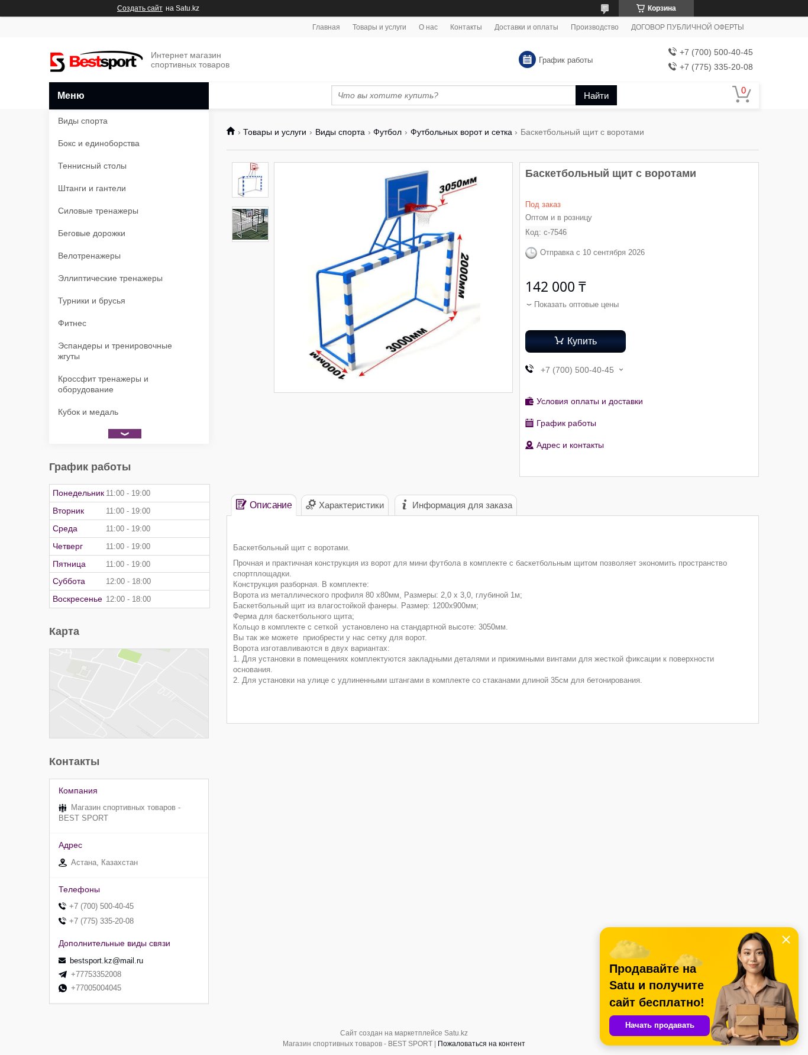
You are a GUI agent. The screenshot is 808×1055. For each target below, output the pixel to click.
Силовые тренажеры (98, 210)
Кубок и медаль (88, 412)
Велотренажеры (89, 255)
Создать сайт (140, 8)
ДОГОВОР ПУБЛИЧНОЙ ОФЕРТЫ (687, 27)
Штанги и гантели (92, 188)
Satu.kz (456, 1033)
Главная (326, 27)
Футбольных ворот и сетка (461, 132)
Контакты (466, 27)
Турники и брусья (91, 300)
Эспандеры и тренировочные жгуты (115, 351)
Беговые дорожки (91, 233)
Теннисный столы (92, 165)
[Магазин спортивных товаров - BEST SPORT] (96, 60)
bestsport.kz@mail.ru (106, 960)
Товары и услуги (379, 27)
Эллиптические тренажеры (110, 278)
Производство (595, 27)
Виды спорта (340, 132)
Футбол (387, 132)
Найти (596, 96)
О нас (428, 27)
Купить (582, 341)
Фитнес (72, 323)
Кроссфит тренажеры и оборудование (103, 384)
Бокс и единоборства (99, 143)
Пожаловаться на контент (481, 1044)
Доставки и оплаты (526, 27)
